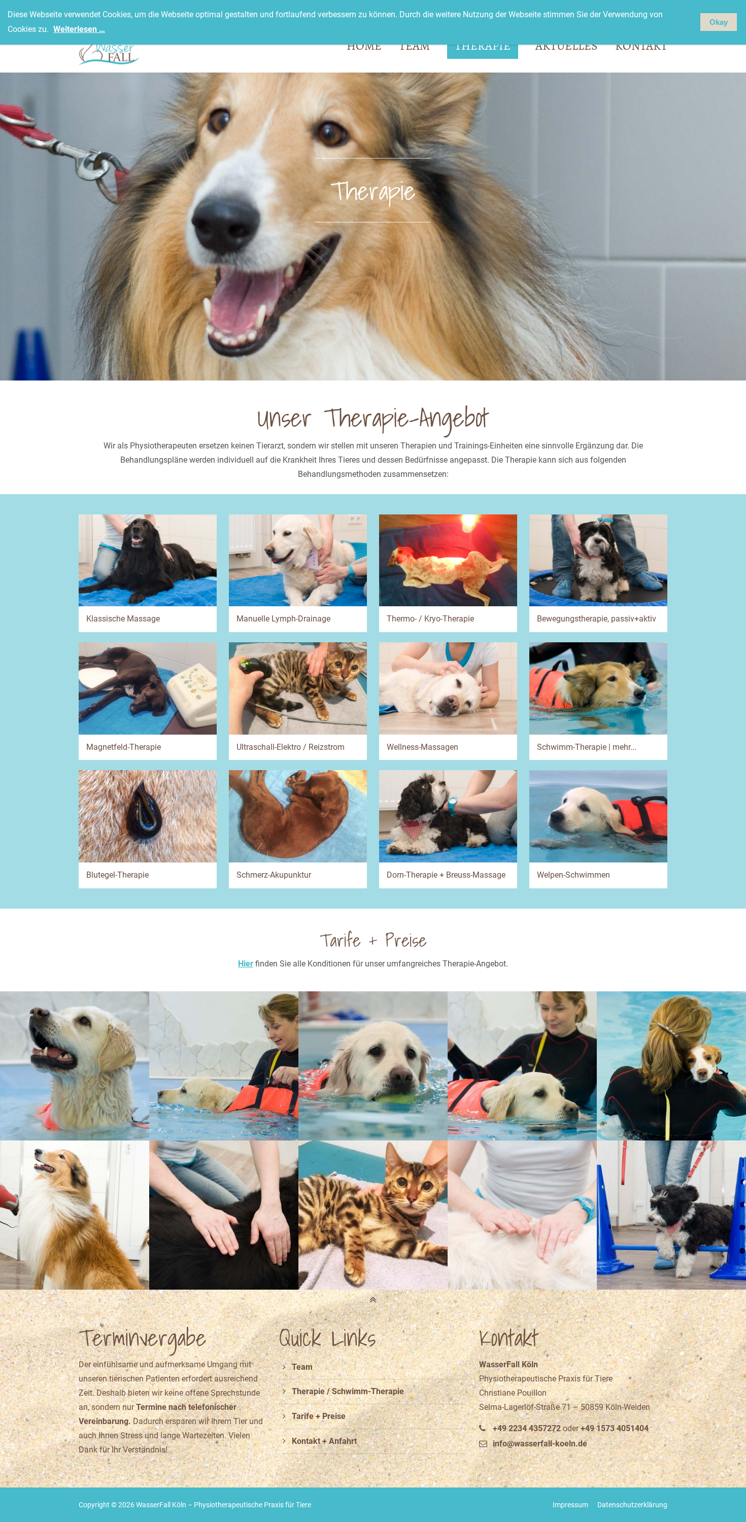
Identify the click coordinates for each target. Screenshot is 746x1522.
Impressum (570, 1505)
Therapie (308, 1391)
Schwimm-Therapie (368, 1391)
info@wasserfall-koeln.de (540, 1443)
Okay (718, 22)
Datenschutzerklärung (632, 1505)
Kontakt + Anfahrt (324, 1441)
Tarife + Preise (319, 1416)
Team (302, 1367)
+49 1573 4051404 (615, 1428)
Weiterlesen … (79, 29)
